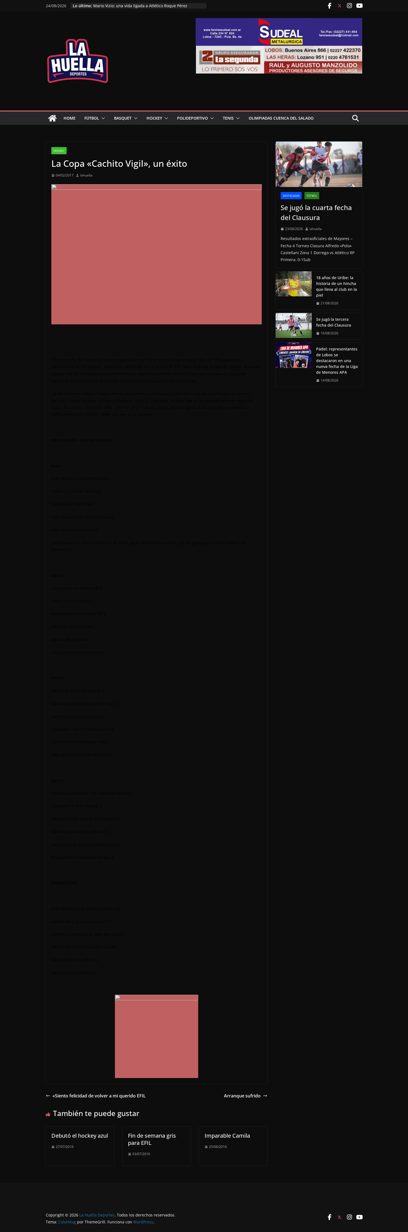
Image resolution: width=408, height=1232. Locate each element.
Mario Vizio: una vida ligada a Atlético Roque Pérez (140, 5)
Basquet (123, 118)
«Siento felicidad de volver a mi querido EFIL (99, 1096)
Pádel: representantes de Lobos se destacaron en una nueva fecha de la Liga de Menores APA (337, 360)
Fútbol (91, 118)
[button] (102, 118)
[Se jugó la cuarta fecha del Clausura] (319, 164)
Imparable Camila (227, 1135)
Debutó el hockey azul (79, 1135)
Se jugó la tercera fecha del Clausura (333, 322)
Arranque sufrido (242, 1096)
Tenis (228, 118)
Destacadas (291, 196)
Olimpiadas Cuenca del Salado (281, 118)
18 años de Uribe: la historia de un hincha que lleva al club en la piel (336, 286)
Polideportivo (192, 118)
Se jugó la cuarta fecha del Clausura (316, 212)
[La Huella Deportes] (52, 118)
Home (69, 118)
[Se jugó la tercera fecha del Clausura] (294, 326)
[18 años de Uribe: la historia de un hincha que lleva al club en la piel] (294, 290)
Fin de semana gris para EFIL (152, 1139)
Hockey (154, 118)
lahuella (86, 175)
